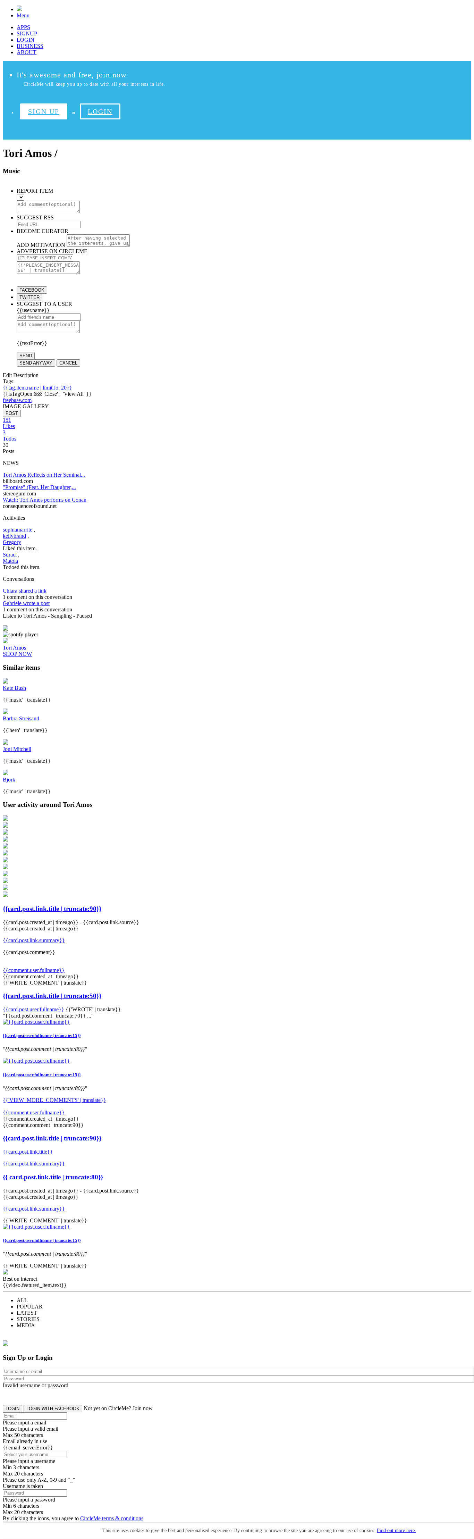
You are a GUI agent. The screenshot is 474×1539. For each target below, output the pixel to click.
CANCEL (68, 363)
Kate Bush (14, 688)
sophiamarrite (17, 530)
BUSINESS (30, 46)
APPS (23, 27)
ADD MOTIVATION (41, 245)
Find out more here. (396, 1530)
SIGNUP (27, 33)
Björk (9, 780)
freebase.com (17, 400)
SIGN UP (43, 111)
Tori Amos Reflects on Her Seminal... (44, 475)
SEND (25, 355)
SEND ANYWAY (35, 363)
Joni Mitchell (17, 749)
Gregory (12, 542)
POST (12, 413)
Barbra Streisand (21, 718)
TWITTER (29, 297)
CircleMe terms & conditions (111, 1518)
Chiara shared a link (24, 591)
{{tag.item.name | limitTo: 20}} (37, 388)
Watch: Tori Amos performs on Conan (44, 500)
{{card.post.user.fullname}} (33, 1009)
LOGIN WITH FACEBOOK (52, 1408)
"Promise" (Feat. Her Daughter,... (39, 487)
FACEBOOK (31, 290)
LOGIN (25, 40)
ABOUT (26, 52)
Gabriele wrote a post (26, 603)
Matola (10, 561)
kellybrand (14, 536)
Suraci (10, 555)
